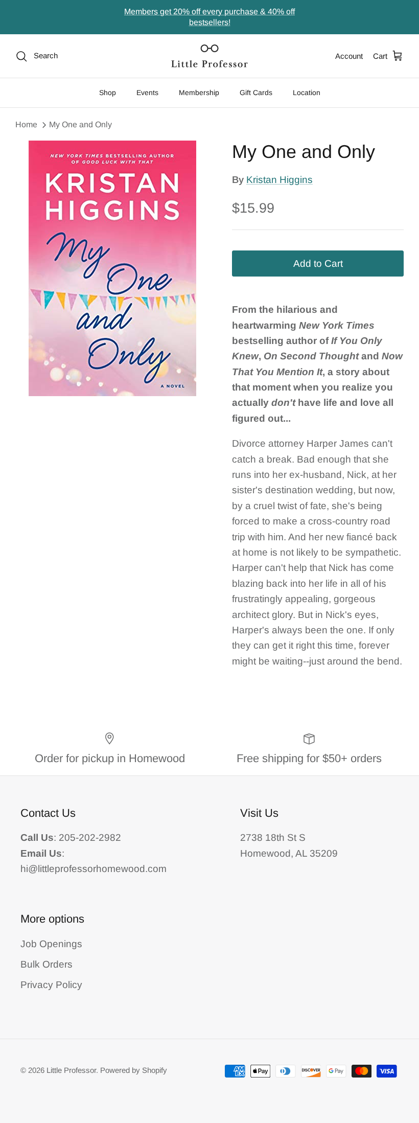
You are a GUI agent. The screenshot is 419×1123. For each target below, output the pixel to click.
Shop (107, 92)
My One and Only (80, 124)
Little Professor (71, 1070)
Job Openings (51, 943)
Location (306, 92)
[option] (112, 268)
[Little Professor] (209, 55)
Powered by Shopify (133, 1070)
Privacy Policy (51, 984)
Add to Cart (318, 263)
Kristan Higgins (279, 179)
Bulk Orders (46, 964)
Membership (199, 92)
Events (147, 92)
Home (26, 124)
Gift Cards (256, 92)
